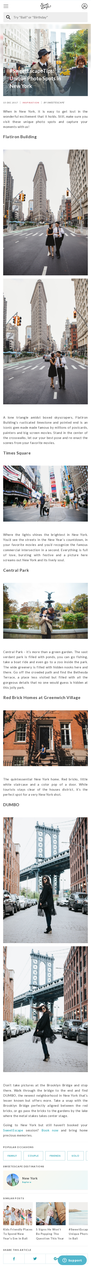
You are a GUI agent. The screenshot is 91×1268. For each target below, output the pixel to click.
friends (55, 1155)
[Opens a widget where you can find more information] (72, 1260)
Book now (51, 1130)
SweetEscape (13, 1130)
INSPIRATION (30, 102)
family (12, 1155)
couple (33, 1155)
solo (75, 1155)
